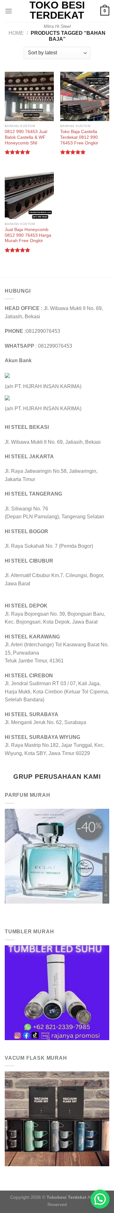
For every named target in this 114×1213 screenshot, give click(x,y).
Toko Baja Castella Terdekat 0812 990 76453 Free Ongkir (79, 137)
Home (16, 33)
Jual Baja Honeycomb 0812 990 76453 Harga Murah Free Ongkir (28, 235)
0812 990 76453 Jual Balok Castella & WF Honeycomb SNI (26, 137)
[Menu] (8, 11)
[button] (100, 1199)
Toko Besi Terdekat (57, 10)
